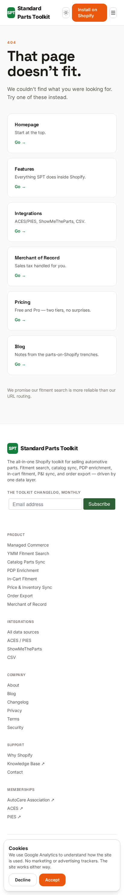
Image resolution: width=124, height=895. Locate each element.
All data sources (23, 631)
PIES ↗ (14, 816)
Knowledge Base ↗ (26, 763)
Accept (52, 879)
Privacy (14, 710)
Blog (11, 693)
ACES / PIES (19, 640)
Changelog (18, 701)
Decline (22, 879)
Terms (13, 718)
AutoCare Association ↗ (30, 799)
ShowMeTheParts (24, 648)
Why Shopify (20, 755)
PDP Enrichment (23, 570)
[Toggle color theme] (66, 12)
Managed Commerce (28, 544)
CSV (11, 657)
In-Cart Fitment (22, 578)
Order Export (20, 595)
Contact (15, 772)
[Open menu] (113, 12)
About (13, 685)
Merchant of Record (27, 604)
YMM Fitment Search (28, 553)
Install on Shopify (87, 12)
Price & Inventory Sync (29, 587)
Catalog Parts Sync (26, 561)
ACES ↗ (15, 808)
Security (15, 727)
